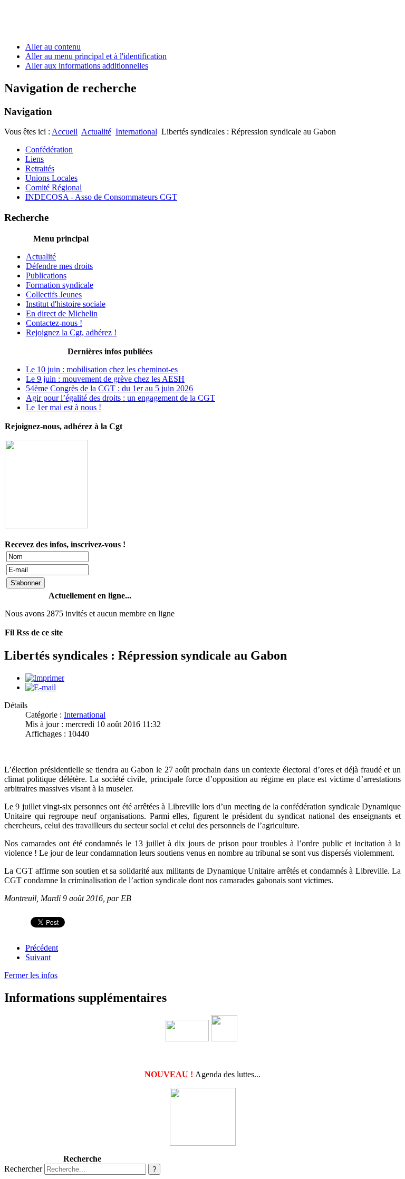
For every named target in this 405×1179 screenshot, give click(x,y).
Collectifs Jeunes (54, 294)
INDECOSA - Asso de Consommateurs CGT (101, 196)
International (136, 131)
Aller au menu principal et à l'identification (96, 56)
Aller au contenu (53, 46)
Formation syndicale (59, 285)
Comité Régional (53, 187)
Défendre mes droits (59, 266)
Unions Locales (51, 177)
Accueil (65, 131)
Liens (34, 158)
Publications (46, 275)
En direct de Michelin (62, 313)
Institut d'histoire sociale (65, 303)
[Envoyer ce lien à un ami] (40, 687)
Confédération (49, 149)
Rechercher (23, 1168)
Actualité (96, 131)
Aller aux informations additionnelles (86, 65)
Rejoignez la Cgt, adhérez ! (71, 332)
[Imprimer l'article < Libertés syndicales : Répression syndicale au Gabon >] (44, 677)
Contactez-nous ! (54, 322)
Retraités (39, 168)
